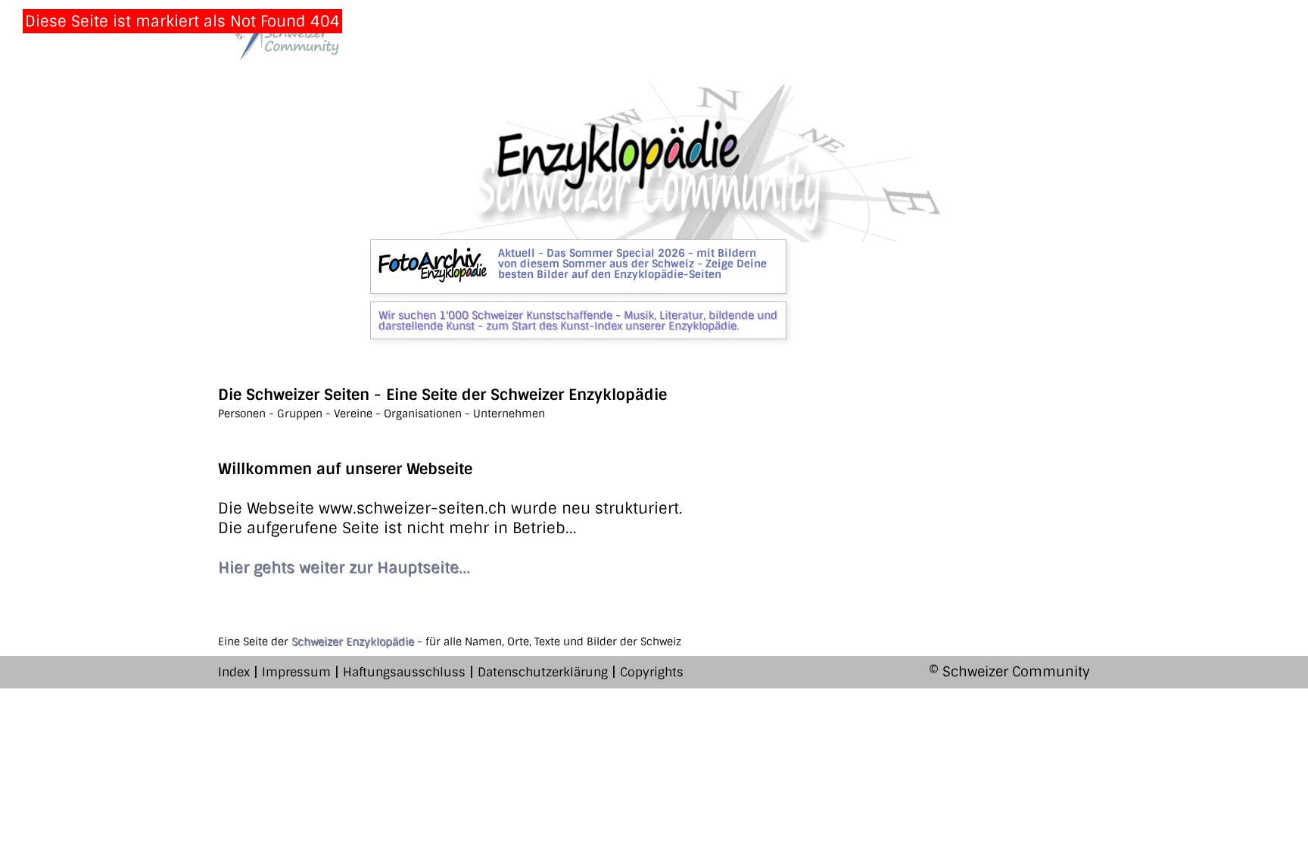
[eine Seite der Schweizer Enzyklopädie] (278, 34)
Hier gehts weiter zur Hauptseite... (344, 567)
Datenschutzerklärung (543, 672)
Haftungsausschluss (404, 672)
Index (234, 672)
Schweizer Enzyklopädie (352, 641)
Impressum (296, 672)
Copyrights (652, 672)
